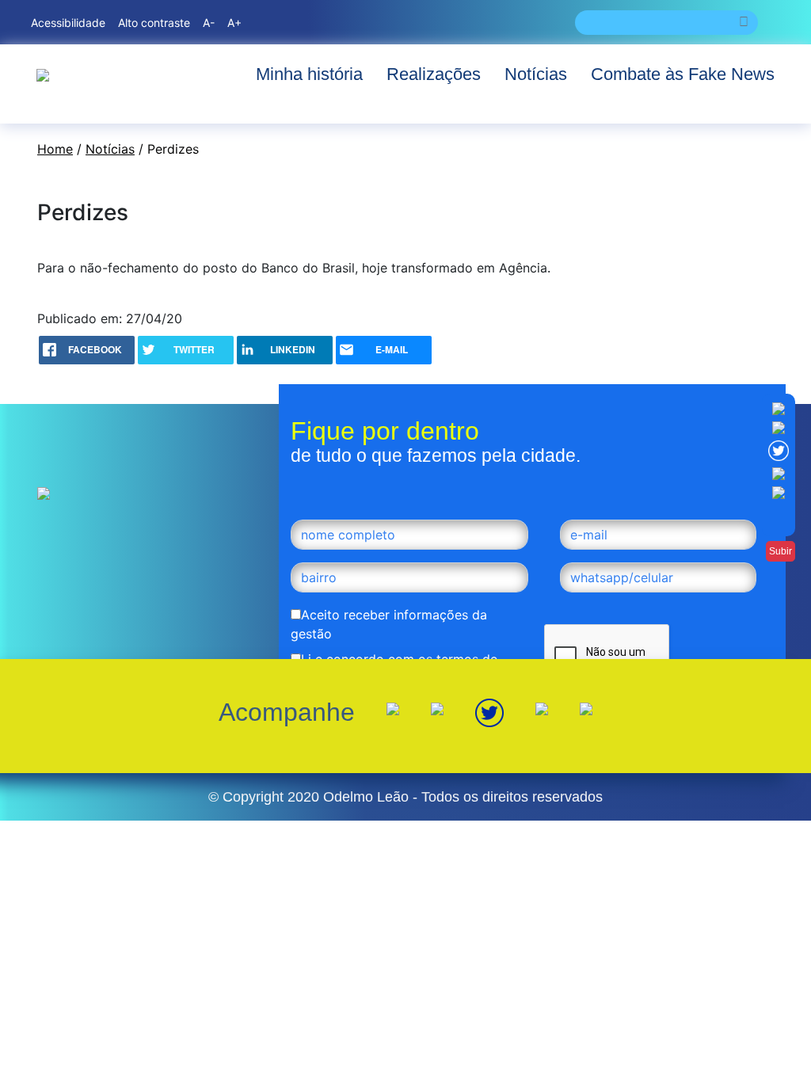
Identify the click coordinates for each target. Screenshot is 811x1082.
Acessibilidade (68, 22)
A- (209, 22)
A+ (234, 22)
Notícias (535, 74)
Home (55, 149)
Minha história (309, 74)
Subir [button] (780, 551)
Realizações (433, 74)
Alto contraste (154, 22)
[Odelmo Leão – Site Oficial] (43, 74)
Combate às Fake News (683, 74)
